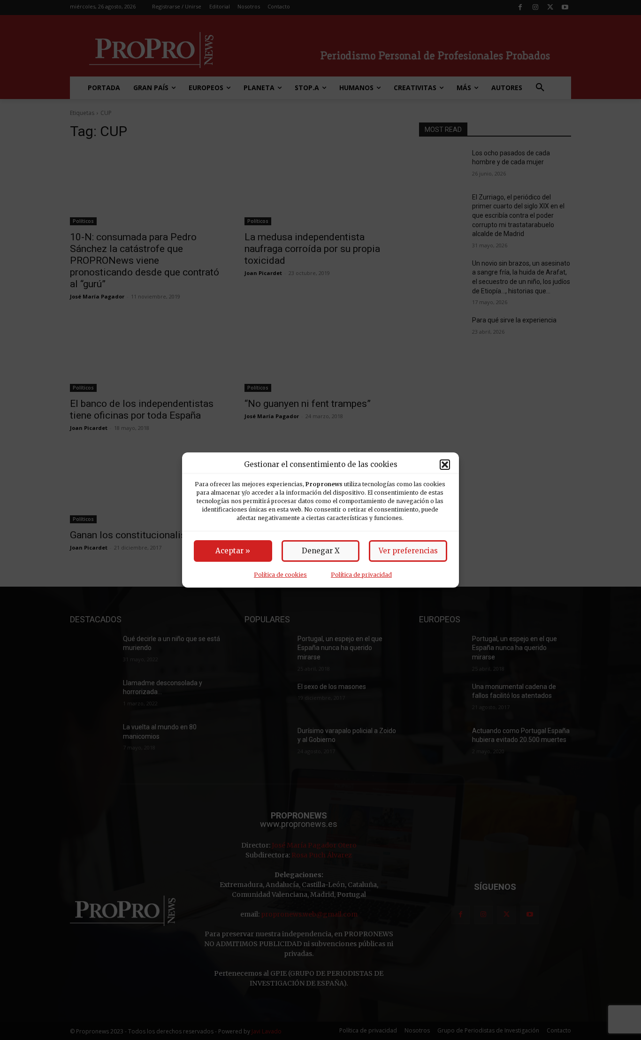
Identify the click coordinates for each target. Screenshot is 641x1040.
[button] (445, 464)
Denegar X (321, 550)
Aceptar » (232, 550)
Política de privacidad (361, 574)
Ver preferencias (408, 550)
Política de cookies (280, 574)
